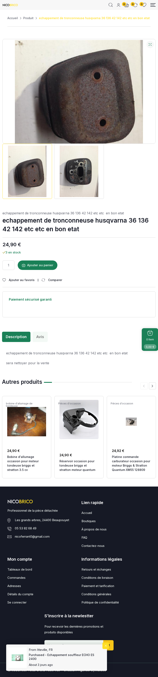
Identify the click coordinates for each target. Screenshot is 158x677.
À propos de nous (94, 529)
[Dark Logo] (10, 5)
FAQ (84, 537)
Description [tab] (16, 337)
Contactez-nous (93, 546)
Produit (28, 18)
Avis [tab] (40, 337)
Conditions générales (96, 594)
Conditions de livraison (97, 578)
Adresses (14, 586)
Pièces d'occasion (69, 403)
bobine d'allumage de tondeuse (19, 404)
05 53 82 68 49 (25, 528)
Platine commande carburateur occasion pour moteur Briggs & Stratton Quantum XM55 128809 (131, 463)
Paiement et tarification (97, 586)
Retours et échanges (96, 569)
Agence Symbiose (92, 670)
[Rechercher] (111, 4)
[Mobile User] (118, 5)
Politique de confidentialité (100, 602)
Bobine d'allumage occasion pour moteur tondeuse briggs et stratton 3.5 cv (23, 463)
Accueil (12, 18)
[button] (152, 385)
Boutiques (88, 521)
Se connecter (17, 602)
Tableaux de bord (19, 569)
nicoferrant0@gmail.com (32, 536)
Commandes (16, 578)
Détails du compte (20, 594)
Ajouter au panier (40, 265)
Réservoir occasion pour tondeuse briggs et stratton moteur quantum (77, 465)
